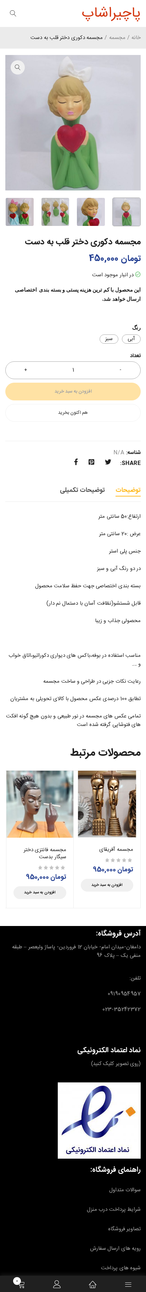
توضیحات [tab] (128, 490)
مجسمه (117, 37)
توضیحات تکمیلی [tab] (82, 490)
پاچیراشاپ (111, 13)
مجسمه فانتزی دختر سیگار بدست (45, 853)
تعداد (135, 356)
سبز (109, 338)
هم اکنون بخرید (73, 413)
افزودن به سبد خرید (73, 391)
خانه (136, 37)
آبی (131, 338)
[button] (18, 67)
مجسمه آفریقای (116, 849)
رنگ (136, 328)
